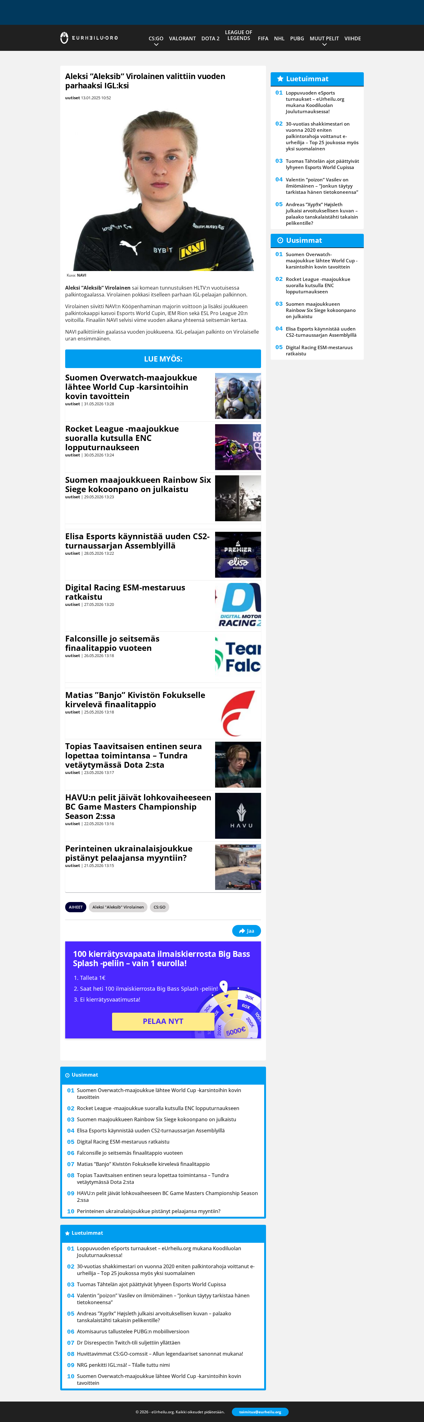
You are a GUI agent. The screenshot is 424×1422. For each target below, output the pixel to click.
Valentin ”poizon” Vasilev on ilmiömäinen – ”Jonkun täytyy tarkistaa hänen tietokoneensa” (163, 1299)
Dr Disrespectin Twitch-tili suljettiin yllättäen (128, 1342)
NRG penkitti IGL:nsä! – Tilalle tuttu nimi (123, 1365)
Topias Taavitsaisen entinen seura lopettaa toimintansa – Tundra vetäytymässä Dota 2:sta (133, 755)
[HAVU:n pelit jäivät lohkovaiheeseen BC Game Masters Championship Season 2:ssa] (238, 816)
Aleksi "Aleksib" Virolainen (118, 907)
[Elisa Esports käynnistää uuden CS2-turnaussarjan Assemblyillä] (238, 555)
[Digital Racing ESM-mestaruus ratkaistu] (238, 606)
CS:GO (156, 38)
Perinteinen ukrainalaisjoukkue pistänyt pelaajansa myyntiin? (128, 853)
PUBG (297, 38)
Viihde (353, 38)
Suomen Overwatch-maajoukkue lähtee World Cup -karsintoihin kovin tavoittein (131, 387)
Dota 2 (210, 38)
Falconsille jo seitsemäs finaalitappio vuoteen (112, 643)
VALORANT (182, 38)
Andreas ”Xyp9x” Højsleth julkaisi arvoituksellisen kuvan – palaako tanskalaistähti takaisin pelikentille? (154, 1317)
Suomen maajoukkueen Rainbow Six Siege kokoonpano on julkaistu (138, 484)
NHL (279, 38)
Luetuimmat (87, 1232)
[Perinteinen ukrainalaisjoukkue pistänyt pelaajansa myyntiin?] (238, 867)
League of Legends (238, 35)
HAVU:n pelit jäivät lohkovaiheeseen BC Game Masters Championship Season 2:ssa (138, 806)
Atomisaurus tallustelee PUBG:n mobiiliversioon (133, 1331)
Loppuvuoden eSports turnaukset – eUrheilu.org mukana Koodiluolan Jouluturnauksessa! (159, 1252)
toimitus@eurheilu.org (260, 1412)
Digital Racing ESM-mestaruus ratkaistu (125, 592)
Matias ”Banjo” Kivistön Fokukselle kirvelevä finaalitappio (135, 699)
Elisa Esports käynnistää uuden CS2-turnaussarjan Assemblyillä (137, 541)
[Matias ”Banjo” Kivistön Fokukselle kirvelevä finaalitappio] (238, 713)
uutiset (72, 97)
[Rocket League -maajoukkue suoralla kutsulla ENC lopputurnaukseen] (238, 447)
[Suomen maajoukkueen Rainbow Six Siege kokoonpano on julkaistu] (238, 498)
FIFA (263, 38)
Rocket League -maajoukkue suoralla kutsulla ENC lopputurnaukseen (122, 438)
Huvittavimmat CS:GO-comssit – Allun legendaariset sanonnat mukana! (160, 1353)
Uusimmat (85, 1074)
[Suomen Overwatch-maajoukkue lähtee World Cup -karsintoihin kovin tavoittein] (238, 396)
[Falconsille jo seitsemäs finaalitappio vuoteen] (238, 657)
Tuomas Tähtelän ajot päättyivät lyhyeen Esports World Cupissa (151, 1284)
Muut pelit (324, 38)
